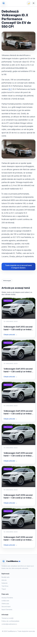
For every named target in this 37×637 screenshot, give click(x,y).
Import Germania (7, 609)
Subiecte (4, 583)
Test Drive (5, 586)
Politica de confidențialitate (10, 621)
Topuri (4, 589)
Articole (4, 580)
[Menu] (33, 3)
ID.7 (9, 89)
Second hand (6, 606)
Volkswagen (7, 280)
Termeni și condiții (7, 618)
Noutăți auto (5, 577)
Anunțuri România (7, 597)
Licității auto (5, 600)
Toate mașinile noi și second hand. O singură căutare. (18, 266)
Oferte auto (5, 603)
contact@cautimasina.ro (9, 624)
